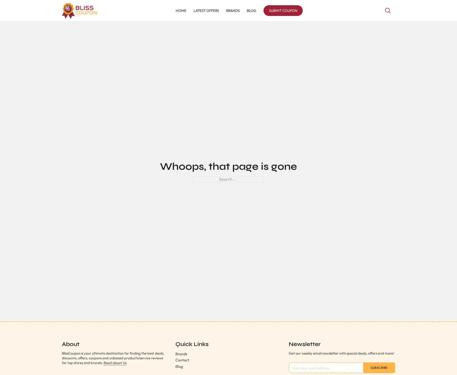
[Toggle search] (388, 10)
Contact (182, 360)
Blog (251, 10)
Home (181, 10)
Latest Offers (206, 10)
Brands (233, 10)
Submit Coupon (283, 10)
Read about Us (115, 362)
